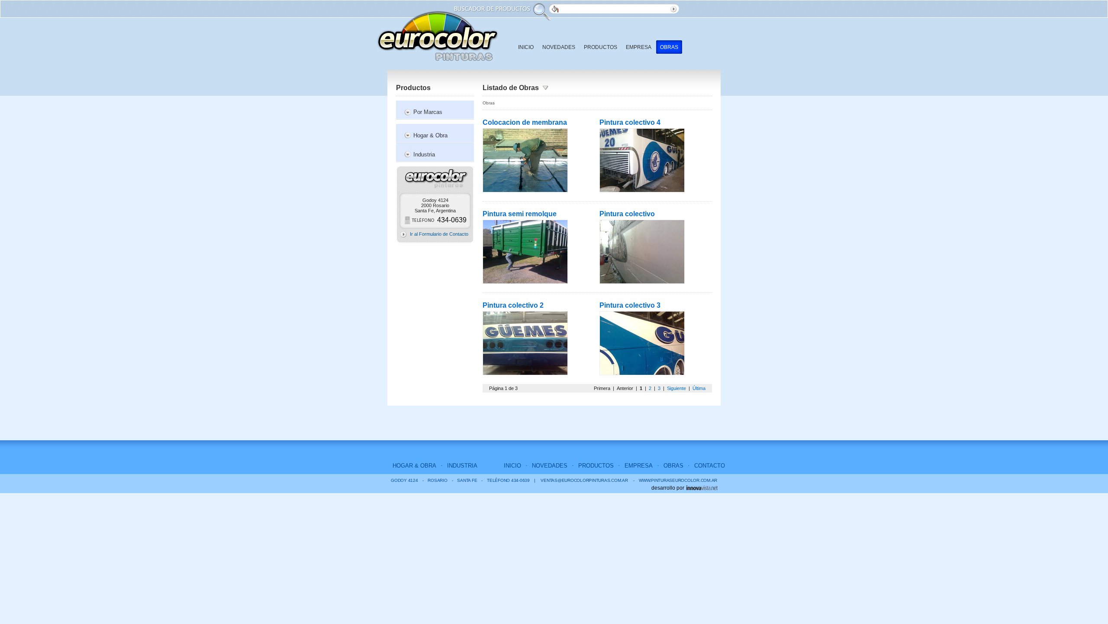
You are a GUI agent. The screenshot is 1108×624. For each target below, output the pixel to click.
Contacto (709, 465)
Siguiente (676, 388)
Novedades (558, 47)
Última (698, 388)
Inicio (526, 47)
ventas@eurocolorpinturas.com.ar (584, 480)
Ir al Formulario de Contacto (439, 234)
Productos (600, 47)
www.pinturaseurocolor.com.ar (675, 480)
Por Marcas (427, 112)
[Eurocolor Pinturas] (438, 36)
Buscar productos (554, 8)
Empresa (638, 47)
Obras (669, 47)
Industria (424, 154)
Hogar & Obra (430, 135)
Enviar (674, 8)
